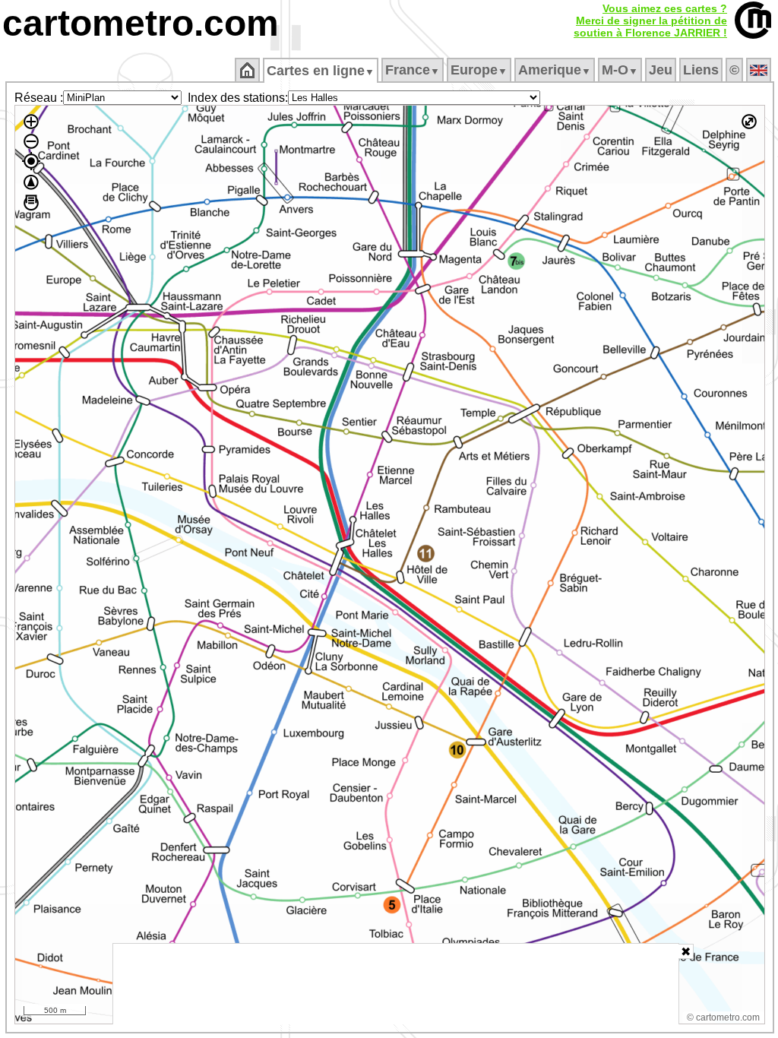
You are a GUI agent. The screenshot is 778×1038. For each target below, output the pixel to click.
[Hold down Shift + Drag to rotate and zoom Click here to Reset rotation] (31, 182)
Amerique (554, 70)
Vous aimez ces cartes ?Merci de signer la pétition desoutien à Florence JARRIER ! (650, 20)
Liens (701, 70)
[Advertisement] (395, 984)
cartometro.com (140, 23)
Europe (479, 70)
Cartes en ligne (321, 70)
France (412, 70)
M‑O (620, 70)
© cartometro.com (723, 1017)
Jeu (660, 70)
